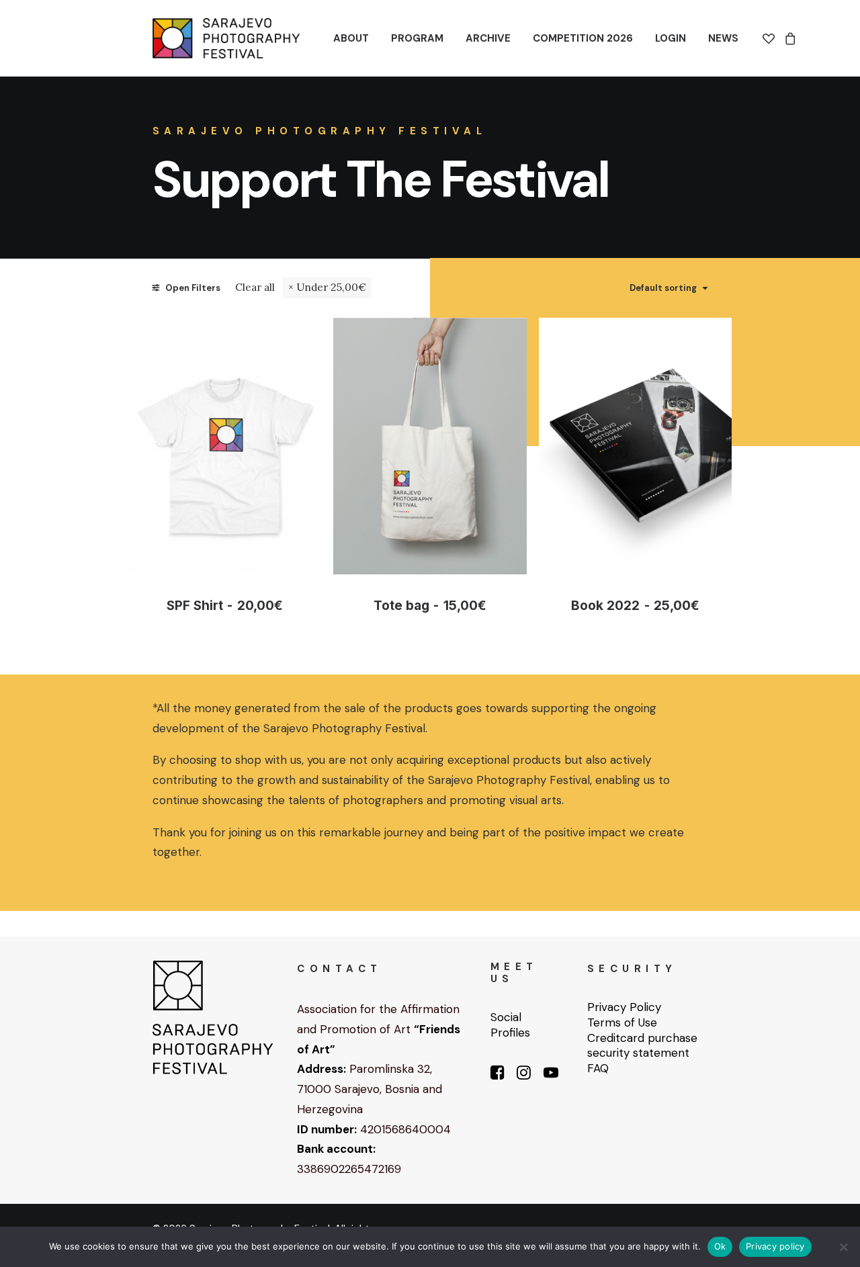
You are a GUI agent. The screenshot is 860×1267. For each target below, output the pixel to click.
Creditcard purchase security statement (642, 1046)
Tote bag (430, 605)
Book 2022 (635, 605)
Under (331, 287)
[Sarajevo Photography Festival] (226, 38)
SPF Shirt (224, 605)
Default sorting (663, 288)
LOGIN (670, 38)
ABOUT (351, 38)
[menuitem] (351, 38)
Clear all (255, 287)
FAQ (598, 1068)
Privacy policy (775, 1246)
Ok (720, 1246)
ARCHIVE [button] (488, 38)
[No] (843, 1247)
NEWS (723, 38)
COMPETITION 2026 (583, 38)
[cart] (788, 38)
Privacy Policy (624, 1007)
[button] (225, 446)
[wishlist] (771, 38)
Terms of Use (622, 1022)
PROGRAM (417, 38)
